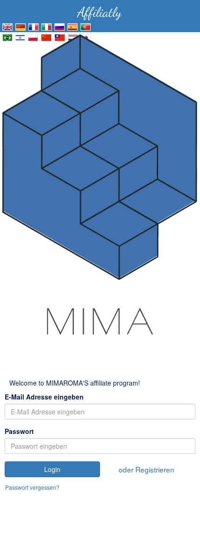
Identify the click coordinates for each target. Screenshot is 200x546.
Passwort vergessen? (32, 487)
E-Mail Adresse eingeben (44, 396)
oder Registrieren (146, 469)
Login (52, 469)
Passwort (19, 431)
